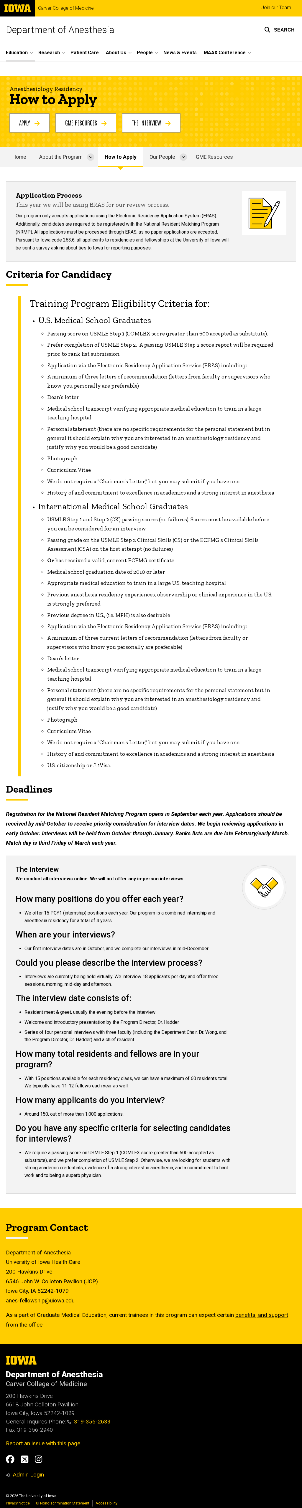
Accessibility (106, 1503)
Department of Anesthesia (60, 29)
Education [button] (17, 52)
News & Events (180, 52)
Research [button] (49, 52)
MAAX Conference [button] (225, 52)
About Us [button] (116, 52)
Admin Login (28, 1474)
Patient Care (84, 52)
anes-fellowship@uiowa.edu (40, 1300)
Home (19, 157)
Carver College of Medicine (66, 8)
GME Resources (82, 122)
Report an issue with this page (43, 1443)
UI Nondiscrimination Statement (62, 1503)
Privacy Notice (18, 1503)
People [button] (145, 52)
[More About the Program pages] (91, 157)
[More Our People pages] (183, 157)
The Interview (147, 122)
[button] (279, 29)
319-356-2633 (92, 1421)
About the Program (61, 157)
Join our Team (276, 7)
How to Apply (121, 157)
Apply (25, 122)
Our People (162, 157)
